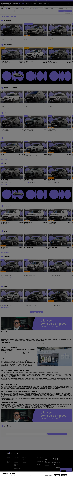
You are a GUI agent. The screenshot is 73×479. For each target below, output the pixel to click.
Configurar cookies (48, 475)
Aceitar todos (64, 475)
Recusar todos (56, 475)
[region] (36, 475)
